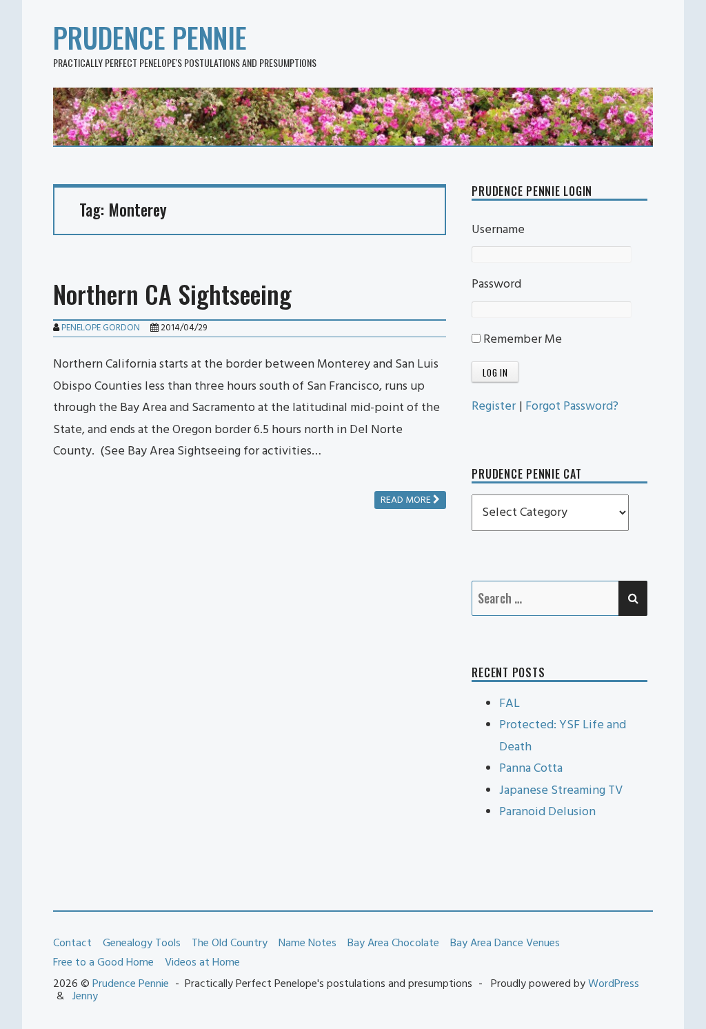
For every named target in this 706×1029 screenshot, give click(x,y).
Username (498, 230)
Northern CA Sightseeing (172, 293)
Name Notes (307, 943)
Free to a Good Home (103, 963)
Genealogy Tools (142, 943)
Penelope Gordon (100, 328)
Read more (407, 500)
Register (494, 407)
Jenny (85, 997)
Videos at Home (202, 963)
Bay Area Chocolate (393, 943)
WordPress (613, 984)
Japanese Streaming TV (561, 791)
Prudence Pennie (150, 37)
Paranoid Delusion (547, 812)
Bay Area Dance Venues (505, 943)
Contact (72, 943)
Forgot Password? (571, 407)
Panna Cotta (531, 769)
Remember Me (521, 340)
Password (496, 284)
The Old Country (230, 943)
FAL (509, 704)
